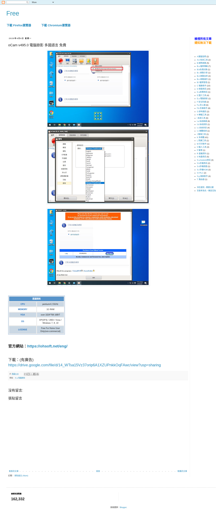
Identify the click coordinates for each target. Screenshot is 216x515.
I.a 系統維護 (202, 121)
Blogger (123, 507)
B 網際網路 (201, 63)
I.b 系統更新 (202, 124)
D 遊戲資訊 (201, 89)
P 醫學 (199, 150)
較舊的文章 (182, 471)
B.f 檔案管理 (202, 82)
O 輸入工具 (201, 147)
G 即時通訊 (201, 111)
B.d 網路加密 (202, 76)
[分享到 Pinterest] (37, 374)
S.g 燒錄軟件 (202, 176)
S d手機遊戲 (202, 166)
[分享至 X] (31, 374)
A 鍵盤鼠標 (201, 56)
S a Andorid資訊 (204, 160)
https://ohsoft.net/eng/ (47, 346)
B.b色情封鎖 (202, 69)
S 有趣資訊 (201, 157)
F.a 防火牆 (201, 105)
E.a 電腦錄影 (20, 378)
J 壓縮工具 (201, 134)
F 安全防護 (201, 102)
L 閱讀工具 (201, 140)
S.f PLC (200, 173)
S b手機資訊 (202, 163)
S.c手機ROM (202, 170)
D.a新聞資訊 (202, 92)
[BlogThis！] (28, 374)
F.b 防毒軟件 (202, 108)
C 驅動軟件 (201, 86)
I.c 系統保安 (202, 128)
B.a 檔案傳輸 (202, 66)
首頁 (98, 471)
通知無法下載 (203, 42)
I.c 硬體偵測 (202, 131)
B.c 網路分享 (202, 73)
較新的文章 (14, 471)
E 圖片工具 (201, 95)
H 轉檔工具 (201, 115)
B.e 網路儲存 (202, 79)
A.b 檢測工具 (202, 60)
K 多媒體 (200, 137)
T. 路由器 (200, 179)
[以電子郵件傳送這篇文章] (25, 374)
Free (12, 13)
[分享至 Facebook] (34, 374)
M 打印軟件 (202, 144)
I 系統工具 (201, 118)
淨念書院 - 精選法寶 (205, 187)
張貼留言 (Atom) (21, 476)
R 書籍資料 (201, 153)
